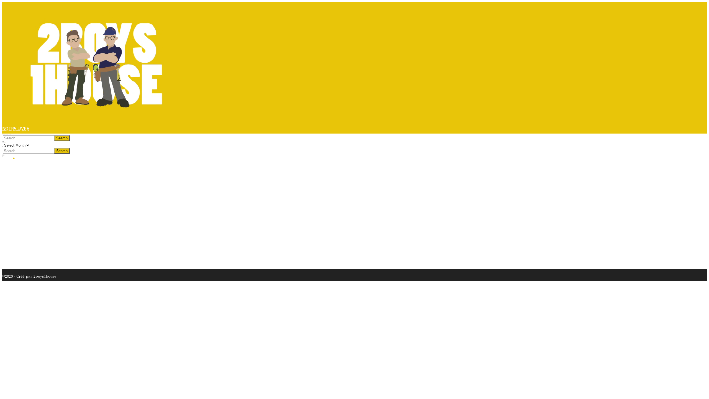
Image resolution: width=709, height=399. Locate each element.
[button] (14, 132)
